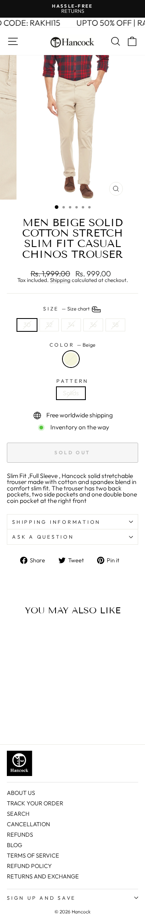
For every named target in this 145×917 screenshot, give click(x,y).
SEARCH (18, 813)
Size (67, 308)
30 (27, 325)
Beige (71, 359)
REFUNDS (20, 834)
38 (115, 325)
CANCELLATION (28, 824)
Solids (71, 393)
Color (73, 344)
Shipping (60, 280)
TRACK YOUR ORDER (35, 803)
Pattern (72, 381)
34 (71, 325)
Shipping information (56, 522)
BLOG (14, 845)
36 (93, 325)
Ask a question (43, 536)
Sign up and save (41, 898)
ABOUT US (21, 793)
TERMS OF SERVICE (33, 855)
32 (49, 325)
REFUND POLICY (29, 866)
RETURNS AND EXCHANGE (43, 876)
